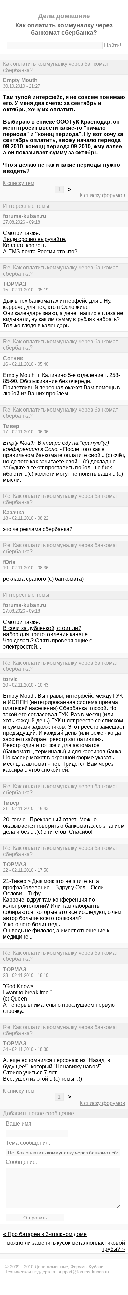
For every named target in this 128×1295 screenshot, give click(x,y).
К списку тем (18, 183)
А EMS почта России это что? (40, 251)
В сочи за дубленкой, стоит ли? (42, 628)
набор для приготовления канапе (45, 634)
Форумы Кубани (87, 1266)
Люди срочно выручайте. (34, 239)
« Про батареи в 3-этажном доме (45, 1234)
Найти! (112, 45)
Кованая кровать (24, 245)
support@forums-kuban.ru (83, 1271)
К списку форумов (102, 195)
